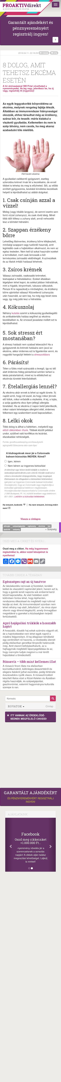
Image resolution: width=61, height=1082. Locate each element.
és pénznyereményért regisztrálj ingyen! (30, 797)
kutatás (15, 313)
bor (49, 526)
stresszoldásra (42, 354)
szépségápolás (19, 526)
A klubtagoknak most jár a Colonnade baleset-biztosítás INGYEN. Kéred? (28, 454)
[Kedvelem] (24, 504)
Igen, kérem (14, 461)
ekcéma (42, 526)
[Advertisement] (30, 754)
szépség (16, 529)
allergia (7, 526)
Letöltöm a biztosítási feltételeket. (29, 496)
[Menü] (55, 4)
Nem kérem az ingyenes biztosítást (26, 465)
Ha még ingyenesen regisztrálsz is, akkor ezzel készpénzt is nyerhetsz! (25, 552)
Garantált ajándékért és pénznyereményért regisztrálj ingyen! (30, 28)
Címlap (49, 706)
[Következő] (52, 845)
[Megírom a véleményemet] (9, 508)
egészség (32, 526)
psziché (7, 529)
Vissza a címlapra (30, 519)
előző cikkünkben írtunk (15, 430)
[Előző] (9, 845)
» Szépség (51, 529)
